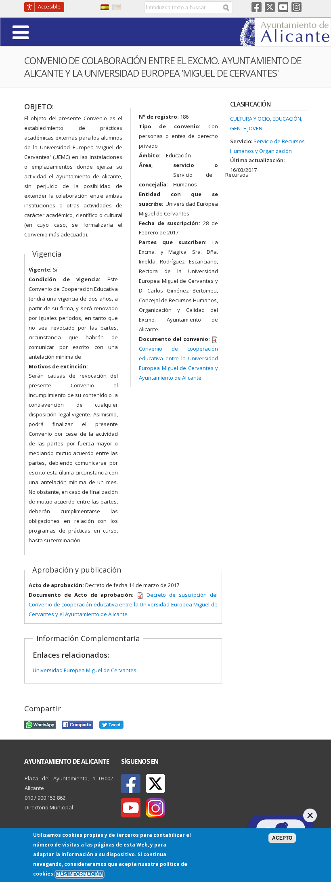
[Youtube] (130, 807)
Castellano (105, 7)
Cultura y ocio (250, 118)
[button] (43, 32)
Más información (79, 874)
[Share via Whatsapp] (40, 723)
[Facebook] (130, 783)
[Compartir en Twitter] (111, 723)
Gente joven (246, 128)
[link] (285, 41)
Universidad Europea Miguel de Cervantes (84, 670)
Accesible (49, 6)
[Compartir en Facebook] (77, 723)
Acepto (282, 837)
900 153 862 (51, 797)
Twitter (270, 7)
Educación (286, 118)
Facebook (256, 7)
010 (29, 797)
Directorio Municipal (49, 807)
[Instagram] (155, 807)
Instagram (296, 7)
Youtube (283, 7)
